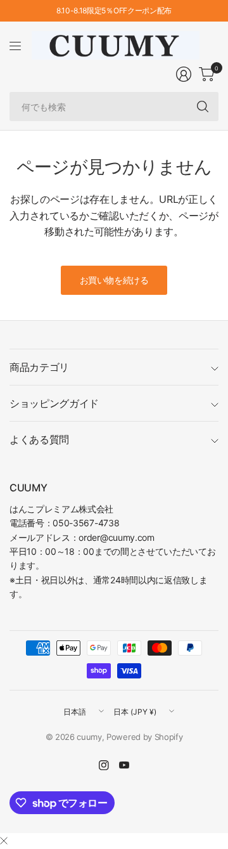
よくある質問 (39, 439)
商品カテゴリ (39, 367)
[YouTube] (124, 765)
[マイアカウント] (183, 74)
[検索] (202, 106)
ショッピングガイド (54, 403)
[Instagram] (104, 765)
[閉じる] (4, 841)
